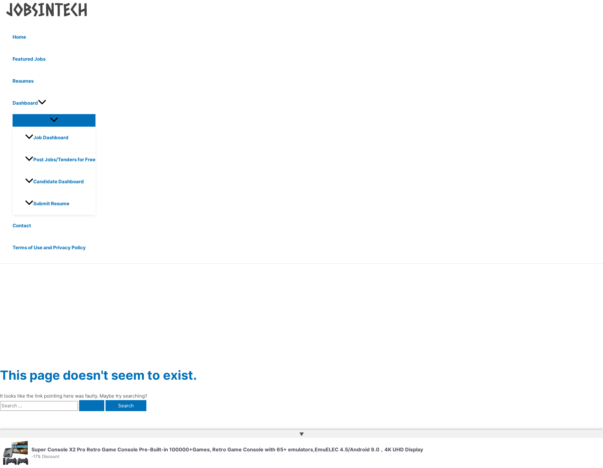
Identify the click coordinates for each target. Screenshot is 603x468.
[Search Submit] (91, 405)
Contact (22, 225)
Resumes (23, 81)
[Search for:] (53, 406)
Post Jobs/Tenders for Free (64, 159)
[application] (42, 103)
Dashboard (25, 103)
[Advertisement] (301, 311)
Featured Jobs (29, 59)
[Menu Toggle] (54, 120)
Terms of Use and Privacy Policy (49, 248)
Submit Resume (51, 203)
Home (19, 37)
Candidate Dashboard (58, 181)
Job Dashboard (50, 137)
